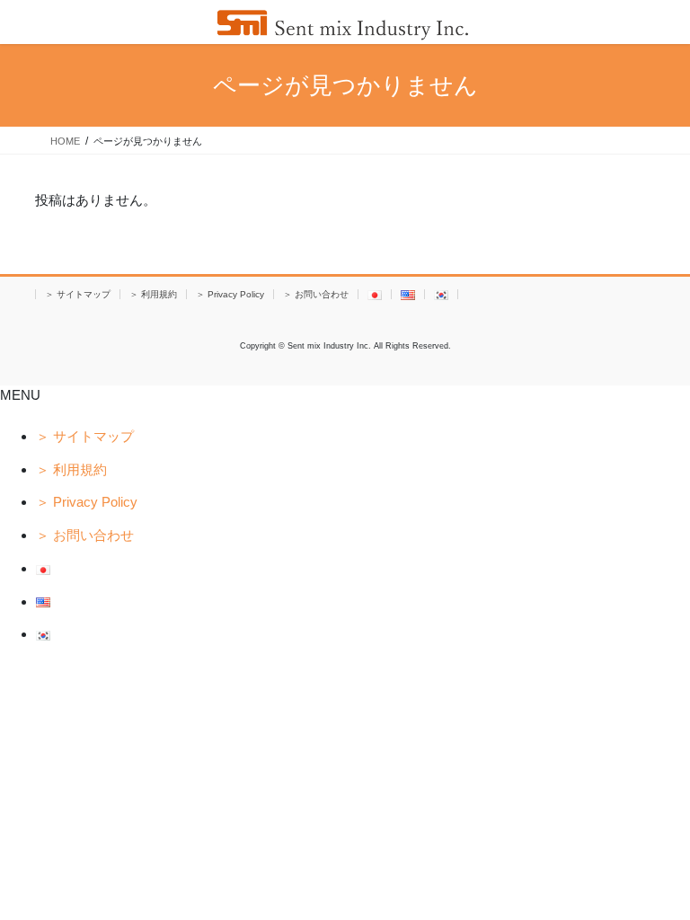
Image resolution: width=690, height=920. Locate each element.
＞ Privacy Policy (230, 294)
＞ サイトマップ (78, 294)
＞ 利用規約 (153, 294)
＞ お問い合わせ (316, 294)
